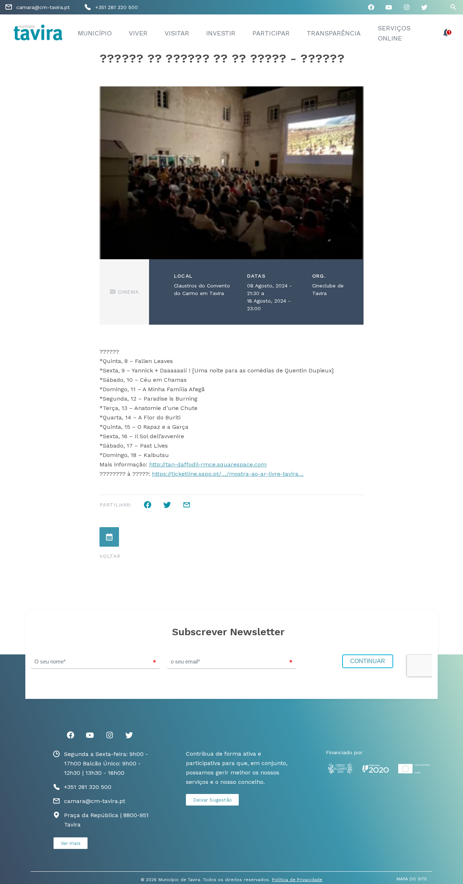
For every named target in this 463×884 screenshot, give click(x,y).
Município (95, 33)
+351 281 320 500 (116, 7)
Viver (138, 33)
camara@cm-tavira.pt (43, 7)
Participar (271, 33)
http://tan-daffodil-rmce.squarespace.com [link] (208, 464)
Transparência (334, 33)
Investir (220, 33)
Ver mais (71, 843)
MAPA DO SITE (411, 878)
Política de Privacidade (297, 879)
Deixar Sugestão (212, 800)
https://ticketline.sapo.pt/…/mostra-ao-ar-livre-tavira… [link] (227, 473)
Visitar (177, 33)
